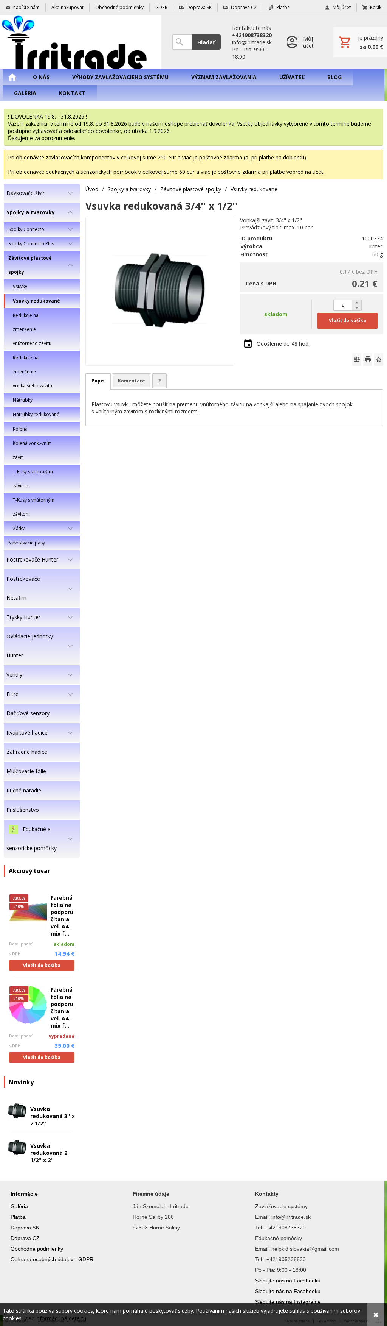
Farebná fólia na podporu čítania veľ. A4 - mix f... (62, 915)
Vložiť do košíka (41, 965)
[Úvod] (80, 42)
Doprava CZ (25, 1238)
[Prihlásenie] (302, 42)
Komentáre (131, 381)
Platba (18, 1217)
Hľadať (206, 42)
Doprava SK (25, 1228)
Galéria (19, 1206)
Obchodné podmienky (37, 1249)
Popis (98, 381)
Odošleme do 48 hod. (283, 343)
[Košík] (360, 42)
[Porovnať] (356, 359)
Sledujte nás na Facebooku (287, 1281)
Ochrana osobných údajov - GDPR (52, 1259)
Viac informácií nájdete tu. (55, 1318)
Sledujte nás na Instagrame (288, 1302)
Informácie (24, 1194)
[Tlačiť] (367, 359)
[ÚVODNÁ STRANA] (12, 77)
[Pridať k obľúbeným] (378, 359)
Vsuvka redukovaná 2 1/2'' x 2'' (48, 1153)
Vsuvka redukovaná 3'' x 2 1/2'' (52, 1116)
